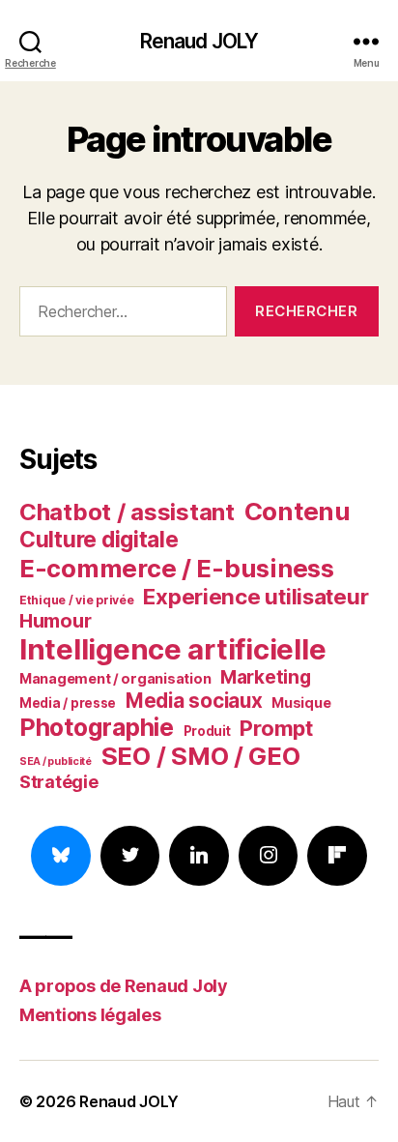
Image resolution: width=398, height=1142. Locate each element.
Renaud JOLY (199, 41)
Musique (300, 702)
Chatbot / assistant (127, 512)
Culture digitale (99, 539)
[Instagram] (268, 856)
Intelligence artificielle (172, 649)
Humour (55, 620)
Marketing (265, 677)
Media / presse (67, 703)
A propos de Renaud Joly (123, 986)
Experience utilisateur (255, 596)
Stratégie (59, 781)
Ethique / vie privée (76, 600)
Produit (207, 731)
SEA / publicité (55, 761)
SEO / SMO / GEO (200, 756)
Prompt (276, 728)
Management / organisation (115, 678)
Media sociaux (194, 700)
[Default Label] (199, 856)
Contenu (297, 511)
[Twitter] (130, 856)
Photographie (96, 727)
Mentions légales (90, 1015)
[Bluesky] (61, 856)
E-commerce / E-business (176, 568)
